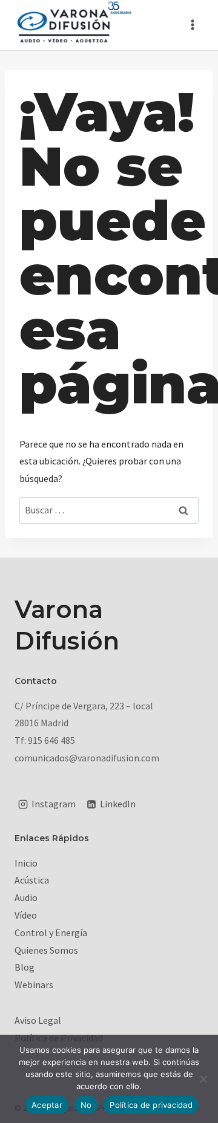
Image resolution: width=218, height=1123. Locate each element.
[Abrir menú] (192, 25)
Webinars (34, 984)
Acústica (32, 880)
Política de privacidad (151, 1105)
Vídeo (26, 915)
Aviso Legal (38, 1020)
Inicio (26, 863)
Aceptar (46, 1105)
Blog (25, 967)
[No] (203, 1079)
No (86, 1105)
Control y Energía (51, 932)
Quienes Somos (46, 950)
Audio (26, 897)
